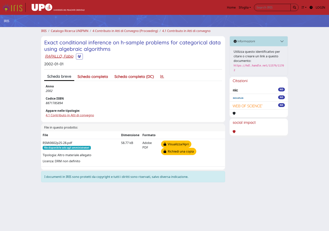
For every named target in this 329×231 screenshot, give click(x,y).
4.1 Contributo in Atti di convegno (186, 31)
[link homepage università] (58, 7)
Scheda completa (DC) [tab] (134, 76)
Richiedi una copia (180, 151)
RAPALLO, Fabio (59, 56)
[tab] (162, 77)
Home (231, 7)
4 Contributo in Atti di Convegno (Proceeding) (125, 31)
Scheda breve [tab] (59, 76)
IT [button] (303, 7)
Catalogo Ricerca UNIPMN (69, 31)
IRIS (44, 31)
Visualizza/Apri (177, 144)
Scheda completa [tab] (92, 76)
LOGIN (320, 7)
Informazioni (246, 41)
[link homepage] (14, 7)
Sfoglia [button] (244, 7)
